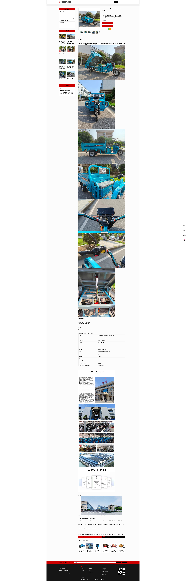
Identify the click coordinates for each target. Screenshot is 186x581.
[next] (99, 32)
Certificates (91, 572)
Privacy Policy (103, 579)
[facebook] (59, 576)
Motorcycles (62, 22)
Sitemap (83, 577)
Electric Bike (62, 11)
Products (83, 570)
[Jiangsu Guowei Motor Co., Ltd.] (65, 1)
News (82, 572)
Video (90, 570)
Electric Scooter (62, 13)
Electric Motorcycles (105, 571)
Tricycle (103, 577)
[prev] (79, 32)
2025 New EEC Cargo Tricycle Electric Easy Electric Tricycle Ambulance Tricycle (112, 536)
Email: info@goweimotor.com (66, 90)
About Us (90, 568)
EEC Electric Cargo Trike (64, 20)
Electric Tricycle (62, 18)
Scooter (61, 24)
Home (82, 568)
